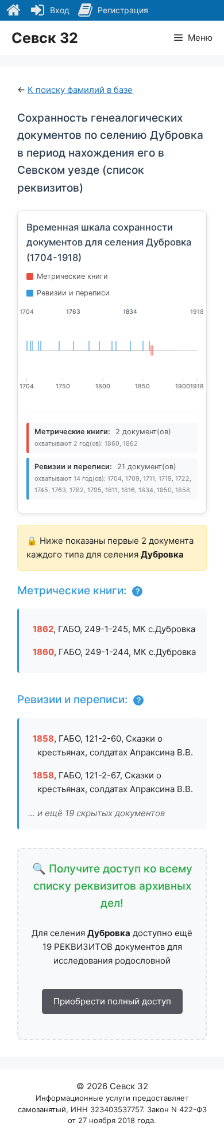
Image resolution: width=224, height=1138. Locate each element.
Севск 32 (44, 37)
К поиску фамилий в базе (80, 89)
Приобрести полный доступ (112, 1001)
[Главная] (13, 10)
